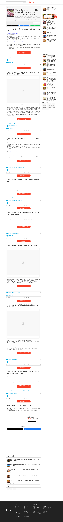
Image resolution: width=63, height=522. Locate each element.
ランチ (16, 512)
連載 (24, 507)
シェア (24, 25)
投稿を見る (23, 104)
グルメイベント (17, 506)
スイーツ (25, 513)
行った (15, 64)
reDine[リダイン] (45, 512)
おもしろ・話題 (17, 513)
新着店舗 (25, 508)
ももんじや (8, 57)
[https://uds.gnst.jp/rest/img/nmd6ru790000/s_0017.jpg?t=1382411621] (23, 41)
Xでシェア (15, 429)
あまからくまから (10, 165)
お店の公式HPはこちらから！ (23, 119)
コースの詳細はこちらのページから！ (24, 53)
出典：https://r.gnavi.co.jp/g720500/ (11, 34)
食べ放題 (25, 511)
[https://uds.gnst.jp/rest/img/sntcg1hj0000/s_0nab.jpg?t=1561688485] (23, 184)
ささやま (8, 357)
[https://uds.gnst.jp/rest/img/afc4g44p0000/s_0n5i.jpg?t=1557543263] (23, 151)
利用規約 (44, 506)
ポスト (12, 25)
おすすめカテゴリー (45, 102)
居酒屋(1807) (44, 105)
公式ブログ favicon (36, 512)
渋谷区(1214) (53, 105)
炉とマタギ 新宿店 (10, 197)
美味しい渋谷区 (26, 516)
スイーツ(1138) (48, 107)
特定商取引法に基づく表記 (47, 507)
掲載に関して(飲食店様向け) (37, 513)
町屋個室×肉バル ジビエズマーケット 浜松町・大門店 (18, 390)
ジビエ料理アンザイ (10, 123)
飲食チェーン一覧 (45, 511)
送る (35, 25)
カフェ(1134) (53, 107)
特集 (15, 507)
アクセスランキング (46, 20)
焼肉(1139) (44, 107)
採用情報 (34, 511)
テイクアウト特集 (17, 516)
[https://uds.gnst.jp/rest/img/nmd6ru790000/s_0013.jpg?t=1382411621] (23, 33)
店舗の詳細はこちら (23, 133)
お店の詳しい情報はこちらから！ (24, 160)
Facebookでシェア (32, 429)
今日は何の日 (26, 506)
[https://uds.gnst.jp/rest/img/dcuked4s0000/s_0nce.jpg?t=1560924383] (23, 376)
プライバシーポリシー (36, 507)
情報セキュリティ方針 (36, 508)
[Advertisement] (23, 443)
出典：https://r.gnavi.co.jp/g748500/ (11, 142)
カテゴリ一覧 (17, 504)
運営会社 (34, 506)
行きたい (33, 64)
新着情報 (16, 508)
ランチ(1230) (49, 105)
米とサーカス (9, 230)
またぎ (7, 290)
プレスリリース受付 (46, 508)
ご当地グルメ (26, 512)
